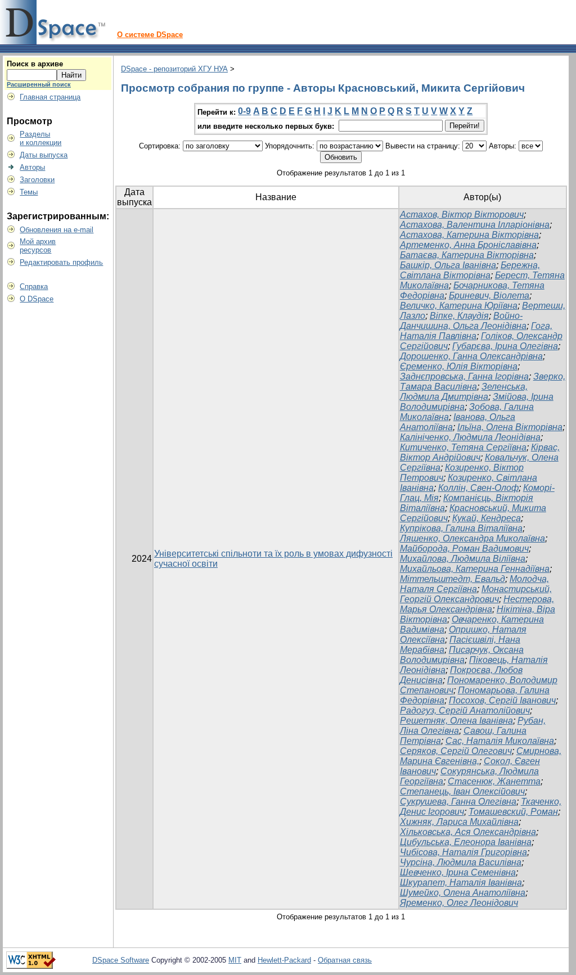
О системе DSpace (150, 34)
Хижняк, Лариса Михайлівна (459, 822)
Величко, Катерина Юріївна (459, 305)
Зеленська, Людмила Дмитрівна (464, 391)
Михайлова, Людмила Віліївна (462, 558)
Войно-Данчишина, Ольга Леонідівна (463, 321)
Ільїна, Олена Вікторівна (509, 427)
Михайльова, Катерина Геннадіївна (475, 569)
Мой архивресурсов (38, 245)
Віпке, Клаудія (459, 316)
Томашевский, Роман (513, 811)
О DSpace (36, 299)
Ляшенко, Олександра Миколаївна (472, 538)
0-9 (244, 111)
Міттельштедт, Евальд (452, 579)
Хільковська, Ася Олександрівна (468, 832)
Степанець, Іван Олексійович (462, 791)
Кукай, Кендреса (486, 518)
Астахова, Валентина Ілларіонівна (475, 224)
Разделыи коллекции (40, 138)
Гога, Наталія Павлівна (476, 331)
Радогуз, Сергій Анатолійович (465, 710)
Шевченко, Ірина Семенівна (458, 872)
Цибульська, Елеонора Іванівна (466, 842)
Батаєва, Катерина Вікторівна (467, 255)
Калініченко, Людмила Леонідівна (470, 437)
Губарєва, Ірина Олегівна (505, 346)
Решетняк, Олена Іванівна (456, 720)
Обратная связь (345, 960)
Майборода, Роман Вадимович (464, 548)
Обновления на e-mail (56, 229)
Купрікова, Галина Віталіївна (461, 528)
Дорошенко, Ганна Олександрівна (471, 356)
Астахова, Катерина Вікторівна (469, 235)
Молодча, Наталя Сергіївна (474, 584)
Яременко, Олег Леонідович (459, 903)
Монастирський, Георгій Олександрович (476, 594)
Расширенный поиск (39, 84)
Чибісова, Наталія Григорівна (463, 852)
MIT (234, 960)
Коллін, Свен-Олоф (478, 488)
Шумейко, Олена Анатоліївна (462, 892)
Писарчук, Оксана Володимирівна (462, 655)
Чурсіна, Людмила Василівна (460, 862)
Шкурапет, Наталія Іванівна (461, 882)
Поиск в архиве (35, 64)
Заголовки (37, 179)
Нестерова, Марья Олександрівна (477, 604)
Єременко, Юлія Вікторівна (459, 366)
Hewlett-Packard (284, 960)
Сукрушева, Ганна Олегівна (458, 801)
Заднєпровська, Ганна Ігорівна (464, 376)
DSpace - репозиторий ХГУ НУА (174, 69)
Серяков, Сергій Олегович (456, 751)
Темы (29, 192)
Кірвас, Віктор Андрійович (480, 452)
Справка (34, 286)
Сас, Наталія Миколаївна (500, 741)
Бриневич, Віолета (489, 295)
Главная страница (50, 97)
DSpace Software (120, 960)
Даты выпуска (44, 155)
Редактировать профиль (61, 262)
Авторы (32, 167)
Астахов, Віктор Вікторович (462, 214)
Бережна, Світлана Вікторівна (470, 270)
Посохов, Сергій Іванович (502, 700)
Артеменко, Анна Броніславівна (468, 245)
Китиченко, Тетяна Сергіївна (463, 447)
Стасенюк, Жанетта (494, 781)
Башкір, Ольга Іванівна (448, 265)
